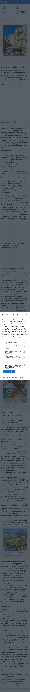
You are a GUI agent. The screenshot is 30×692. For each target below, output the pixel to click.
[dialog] (15, 346)
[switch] (24, 346)
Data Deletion (6, 377)
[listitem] (15, 343)
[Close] (27, 314)
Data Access (15, 377)
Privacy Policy (23, 377)
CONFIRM (9, 371)
